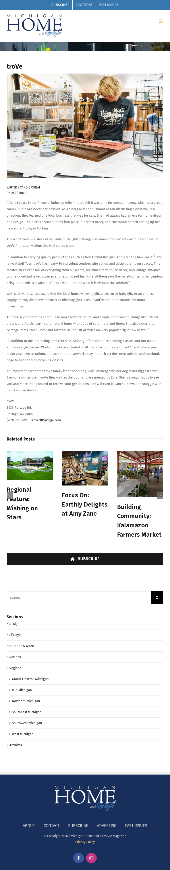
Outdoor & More (21, 640)
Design (14, 617)
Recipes (15, 651)
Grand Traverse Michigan (30, 673)
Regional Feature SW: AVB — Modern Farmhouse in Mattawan (30, 510)
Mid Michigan (22, 684)
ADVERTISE (106, 819)
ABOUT (29, 819)
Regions (15, 662)
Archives (15, 739)
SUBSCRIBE (78, 819)
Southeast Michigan (26, 706)
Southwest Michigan (27, 717)
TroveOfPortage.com (45, 420)
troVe (22, 193)
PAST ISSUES (136, 819)
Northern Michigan (26, 695)
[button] (10, 492)
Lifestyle (15, 629)
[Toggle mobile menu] (161, 21)
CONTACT (51, 819)
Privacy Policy (85, 836)
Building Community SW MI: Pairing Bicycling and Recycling (138, 505)
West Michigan (22, 728)
